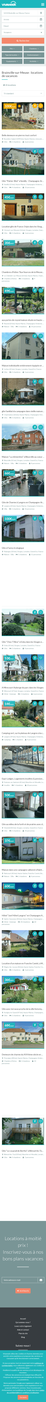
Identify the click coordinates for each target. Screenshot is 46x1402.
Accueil (23, 1319)
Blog (23, 1337)
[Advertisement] (23, 582)
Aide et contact (23, 1330)
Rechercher (24, 40)
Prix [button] (11, 49)
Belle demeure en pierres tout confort (19, 135)
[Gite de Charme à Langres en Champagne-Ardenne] (23, 482)
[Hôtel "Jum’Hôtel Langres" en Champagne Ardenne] (23, 895)
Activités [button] (33, 61)
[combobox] (23, 32)
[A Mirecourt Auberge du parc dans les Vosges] (23, 668)
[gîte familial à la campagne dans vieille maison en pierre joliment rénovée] (23, 391)
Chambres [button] (33, 49)
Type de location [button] (11, 55)
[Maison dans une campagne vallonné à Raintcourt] (23, 850)
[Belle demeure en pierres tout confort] (23, 115)
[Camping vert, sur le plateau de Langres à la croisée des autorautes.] (23, 713)
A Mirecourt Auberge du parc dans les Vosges (23, 687)
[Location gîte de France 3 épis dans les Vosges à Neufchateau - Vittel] (23, 207)
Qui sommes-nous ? (23, 1322)
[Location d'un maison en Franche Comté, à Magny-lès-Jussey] (23, 943)
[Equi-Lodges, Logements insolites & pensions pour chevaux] (23, 759)
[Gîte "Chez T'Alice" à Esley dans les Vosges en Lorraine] (23, 622)
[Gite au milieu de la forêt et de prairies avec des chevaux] (23, 804)
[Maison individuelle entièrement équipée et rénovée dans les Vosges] (23, 346)
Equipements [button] (11, 61)
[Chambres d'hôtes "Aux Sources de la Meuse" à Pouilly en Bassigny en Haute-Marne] (23, 252)
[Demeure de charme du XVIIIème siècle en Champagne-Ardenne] (23, 1035)
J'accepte (23, 1397)
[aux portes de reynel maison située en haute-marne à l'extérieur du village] (23, 300)
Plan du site (23, 1333)
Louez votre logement (23, 1326)
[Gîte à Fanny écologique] (23, 528)
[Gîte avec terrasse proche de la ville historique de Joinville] (23, 989)
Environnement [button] (33, 55)
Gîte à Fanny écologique (13, 548)
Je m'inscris (24, 1291)
